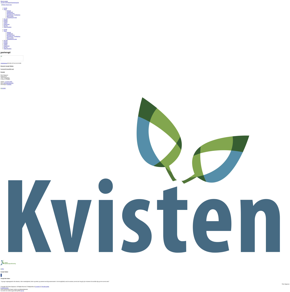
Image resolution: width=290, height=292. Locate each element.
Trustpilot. (9, 84)
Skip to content (4, 1)
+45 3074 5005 (8, 81)
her (21, 290)
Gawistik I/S (38, 286)
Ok (23, 290)
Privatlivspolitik (45, 286)
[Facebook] (1, 275)
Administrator (4, 63)
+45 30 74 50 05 (5, 2)
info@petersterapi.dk (14, 2)
